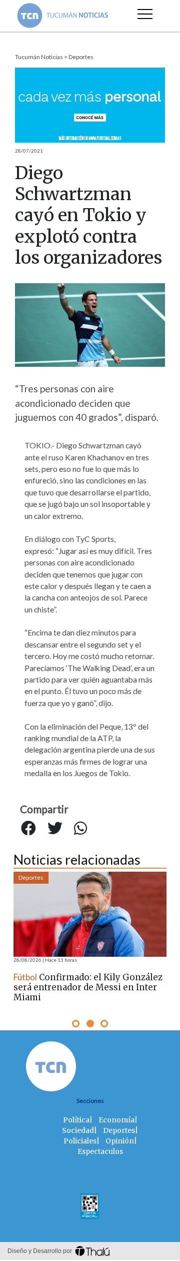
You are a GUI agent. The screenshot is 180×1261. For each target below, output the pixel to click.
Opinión (120, 1140)
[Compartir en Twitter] (55, 828)
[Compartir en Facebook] (28, 828)
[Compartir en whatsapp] (80, 828)
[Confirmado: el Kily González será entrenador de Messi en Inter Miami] (90, 914)
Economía (116, 1119)
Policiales (80, 1140)
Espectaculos (100, 1151)
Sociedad (78, 1130)
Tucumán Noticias (39, 57)
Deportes (81, 57)
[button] (75, 1023)
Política (76, 1119)
